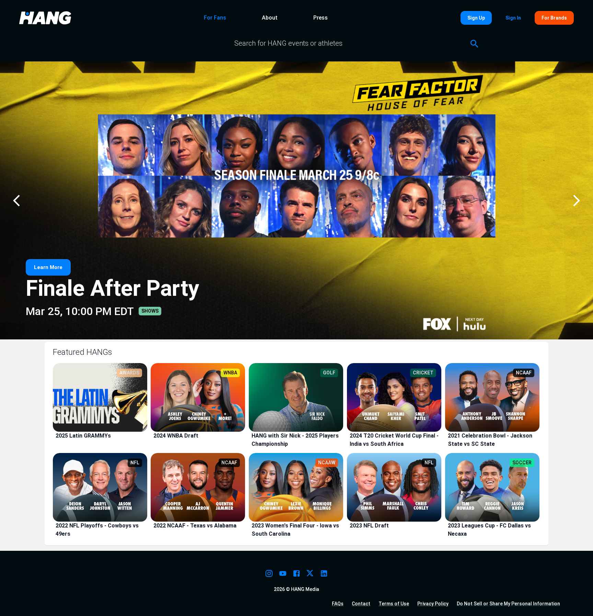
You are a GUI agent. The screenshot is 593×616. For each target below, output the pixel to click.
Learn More (48, 267)
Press (320, 17)
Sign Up (476, 18)
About (270, 17)
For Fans (215, 17)
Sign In (513, 18)
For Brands (554, 18)
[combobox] (288, 43)
